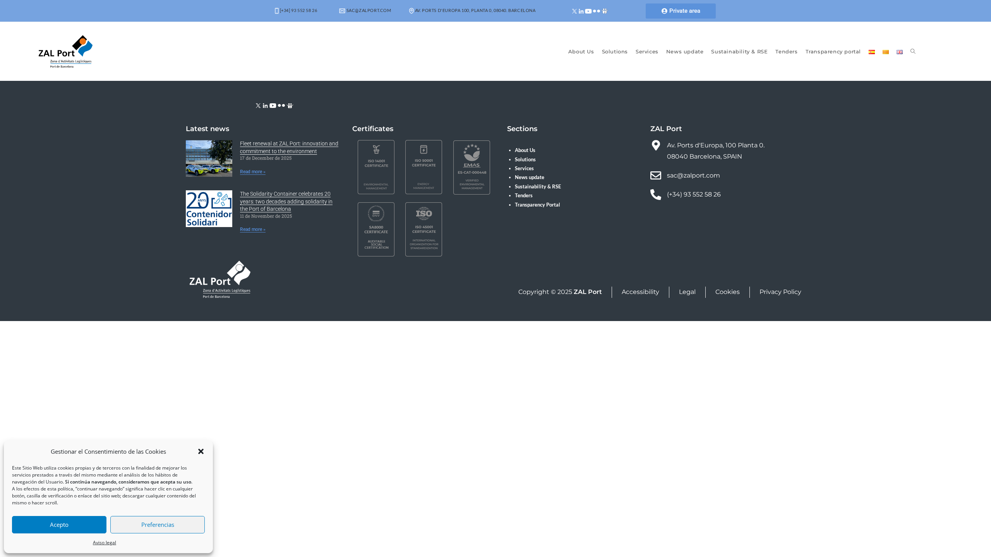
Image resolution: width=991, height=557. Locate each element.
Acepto (59, 524)
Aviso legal (104, 542)
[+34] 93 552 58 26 (298, 10)
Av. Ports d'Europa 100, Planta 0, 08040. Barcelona (475, 10)
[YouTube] (588, 10)
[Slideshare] (604, 10)
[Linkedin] (581, 10)
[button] (201, 451)
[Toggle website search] (913, 51)
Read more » (253, 171)
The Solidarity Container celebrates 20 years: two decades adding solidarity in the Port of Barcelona (286, 201)
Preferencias (157, 524)
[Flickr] (596, 10)
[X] (575, 10)
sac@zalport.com (368, 10)
